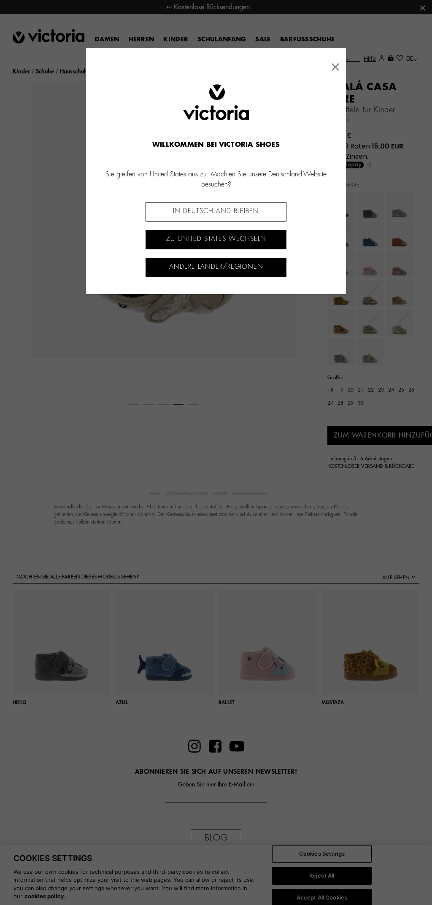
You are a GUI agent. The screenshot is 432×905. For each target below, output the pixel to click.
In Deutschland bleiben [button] (216, 211)
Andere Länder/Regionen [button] (216, 267)
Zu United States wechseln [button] (216, 239)
